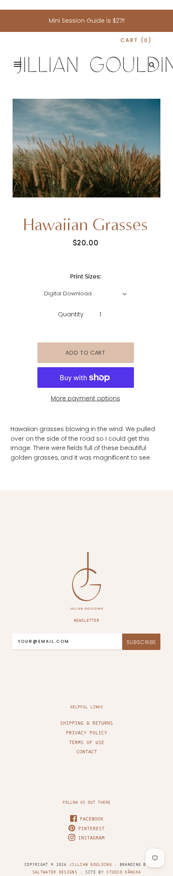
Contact (86, 752)
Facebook (90, 819)
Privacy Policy (86, 733)
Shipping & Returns (86, 723)
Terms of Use (86, 742)
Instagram (90, 838)
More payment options (85, 398)
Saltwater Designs (54, 872)
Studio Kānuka (123, 872)
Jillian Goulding (91, 864)
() (136, 40)
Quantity (71, 314)
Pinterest (90, 828)
